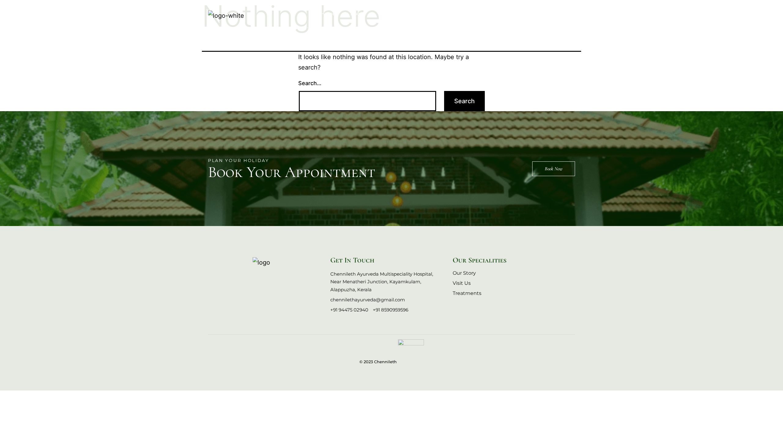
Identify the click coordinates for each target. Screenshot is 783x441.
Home (328, 14)
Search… (309, 83)
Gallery (430, 14)
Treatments (393, 14)
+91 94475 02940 (349, 310)
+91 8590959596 (390, 310)
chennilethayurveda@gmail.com (367, 300)
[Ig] (260, 280)
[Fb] (245, 280)
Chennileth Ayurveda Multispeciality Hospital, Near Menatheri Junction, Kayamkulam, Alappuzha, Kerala (381, 281)
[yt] (275, 280)
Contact (463, 14)
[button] (571, 13)
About (358, 14)
